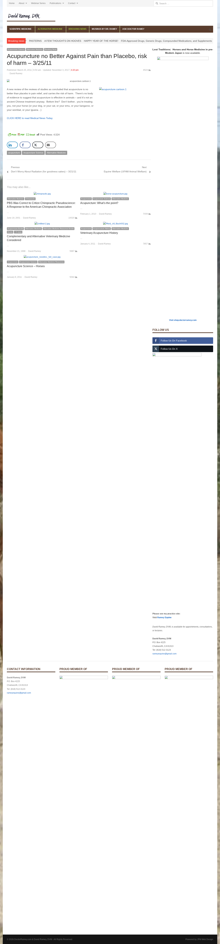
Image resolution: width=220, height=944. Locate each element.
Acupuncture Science (16, 49)
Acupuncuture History (101, 229)
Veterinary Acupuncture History (99, 232)
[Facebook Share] (25, 145)
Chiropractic (30, 199)
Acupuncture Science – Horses (26, 266)
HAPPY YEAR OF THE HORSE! (82, 40)
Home (12, 3)
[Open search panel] (210, 30)
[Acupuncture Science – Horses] (42, 257)
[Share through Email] (50, 145)
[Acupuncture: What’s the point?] (115, 194)
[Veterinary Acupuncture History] (115, 223)
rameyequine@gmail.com (164, 654)
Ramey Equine (164, 617)
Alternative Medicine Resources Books (58, 229)
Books (10, 232)
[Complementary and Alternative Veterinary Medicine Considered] (42, 223)
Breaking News (51, 49)
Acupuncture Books (15, 229)
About (21, 3)
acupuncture (14, 153)
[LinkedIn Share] (12, 145)
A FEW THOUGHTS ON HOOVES (44, 40)
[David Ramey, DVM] (31, 16)
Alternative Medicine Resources (51, 262)
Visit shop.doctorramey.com (183, 320)
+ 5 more (18, 232)
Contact (71, 3)
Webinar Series (38, 3)
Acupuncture (86, 199)
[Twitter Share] (37, 145)
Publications (55, 3)
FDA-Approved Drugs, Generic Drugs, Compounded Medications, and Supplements (147, 40)
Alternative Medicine (35, 49)
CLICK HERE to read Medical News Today (30, 118)
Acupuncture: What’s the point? (99, 203)
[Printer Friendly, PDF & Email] (21, 134)
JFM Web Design (205, 939)
